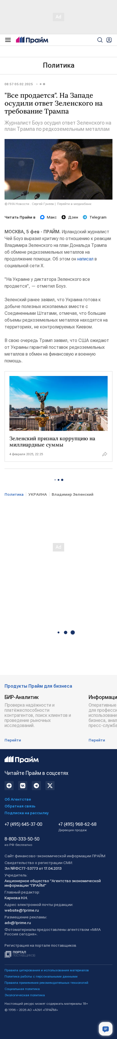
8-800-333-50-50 (22, 842)
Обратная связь (20, 806)
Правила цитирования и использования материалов (47, 970)
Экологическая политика (25, 995)
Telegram (97, 217)
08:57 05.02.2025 (19, 84)
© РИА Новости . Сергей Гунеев (29, 204)
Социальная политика (22, 989)
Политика (58, 65)
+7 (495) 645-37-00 (23, 824)
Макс (52, 217)
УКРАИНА (37, 494)
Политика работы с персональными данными (41, 976)
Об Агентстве (18, 799)
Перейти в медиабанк (74, 204)
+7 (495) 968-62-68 (77, 827)
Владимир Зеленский (72, 494)
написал (85, 259)
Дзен (73, 217)
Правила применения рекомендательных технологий (46, 983)
